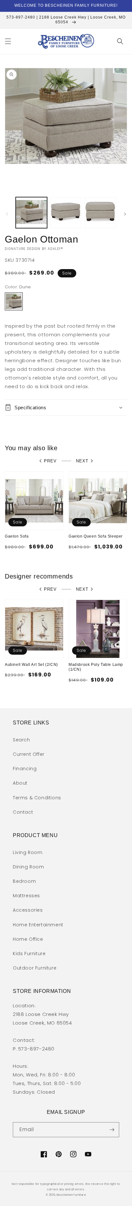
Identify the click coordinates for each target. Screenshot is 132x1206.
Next (82, 461)
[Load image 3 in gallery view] (100, 212)
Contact (23, 812)
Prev (50, 461)
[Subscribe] (112, 1129)
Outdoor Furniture (34, 968)
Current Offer (29, 754)
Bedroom (24, 881)
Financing (25, 768)
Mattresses (26, 895)
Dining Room (28, 867)
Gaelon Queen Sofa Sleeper (96, 536)
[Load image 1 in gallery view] (31, 212)
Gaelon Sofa (17, 536)
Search (21, 740)
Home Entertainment (38, 925)
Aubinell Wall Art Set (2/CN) (31, 664)
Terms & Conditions (37, 798)
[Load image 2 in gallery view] (66, 212)
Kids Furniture (29, 953)
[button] (8, 41)
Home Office (28, 939)
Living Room (28, 852)
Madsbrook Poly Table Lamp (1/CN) (96, 667)
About (20, 783)
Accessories (28, 910)
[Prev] (7, 214)
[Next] (125, 214)
